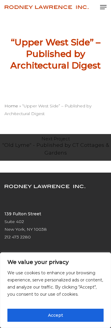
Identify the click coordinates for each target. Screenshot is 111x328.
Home (11, 106)
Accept (55, 315)
